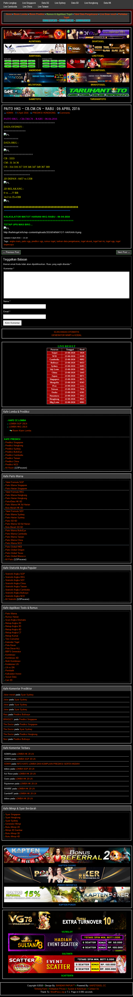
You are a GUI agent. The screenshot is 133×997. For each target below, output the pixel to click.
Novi (5, 739)
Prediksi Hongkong (14, 445)
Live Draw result (108, 14)
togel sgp (110, 241)
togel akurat (86, 241)
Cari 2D (8, 680)
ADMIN (9, 113)
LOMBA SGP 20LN (18, 423)
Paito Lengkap (10, 3)
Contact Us (93, 989)
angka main (15, 241)
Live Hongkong (91, 3)
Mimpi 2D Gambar (13, 830)
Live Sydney (60, 3)
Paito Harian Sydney (15, 517)
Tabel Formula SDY (14, 511)
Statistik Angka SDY (15, 580)
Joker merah (9, 694)
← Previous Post (11, 252)
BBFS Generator (13, 651)
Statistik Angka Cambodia (17, 590)
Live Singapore (29, 3)
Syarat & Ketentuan (77, 989)
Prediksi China (12, 461)
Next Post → (124, 252)
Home (9, 14)
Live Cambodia (10, 6)
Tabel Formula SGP (14, 482)
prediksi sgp (37, 241)
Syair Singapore (12, 814)
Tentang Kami (40, 989)
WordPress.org (57, 992)
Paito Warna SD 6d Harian (17, 524)
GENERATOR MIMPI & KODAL (67, 335)
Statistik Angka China (15, 583)
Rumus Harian (12, 617)
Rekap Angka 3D (13, 626)
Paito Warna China (14, 540)
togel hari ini (99, 241)
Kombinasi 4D (11, 658)
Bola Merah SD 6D (14, 527)
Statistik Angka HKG (15, 577)
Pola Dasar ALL (12, 648)
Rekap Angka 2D (13, 623)
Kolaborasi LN (11, 664)
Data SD (75, 3)
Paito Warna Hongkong (16, 495)
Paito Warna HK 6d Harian (17, 504)
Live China (27, 6)
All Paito (9, 559)
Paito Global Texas (14, 553)
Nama (6, 301)
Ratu (5, 714)
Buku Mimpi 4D (12, 836)
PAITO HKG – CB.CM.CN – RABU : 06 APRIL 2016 (42, 108)
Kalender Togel (12, 642)
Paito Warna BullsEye (15, 530)
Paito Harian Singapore (16, 488)
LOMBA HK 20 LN (25, 754)
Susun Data (10, 677)
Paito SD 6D (11, 521)
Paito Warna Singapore (16, 485)
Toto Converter (12, 639)
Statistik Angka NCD (15, 596)
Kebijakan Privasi (57, 989)
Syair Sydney (27, 694)
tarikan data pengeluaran (68, 241)
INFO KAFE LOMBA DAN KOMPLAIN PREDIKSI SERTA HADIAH (48, 764)
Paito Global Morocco (15, 556)
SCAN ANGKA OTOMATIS (66, 332)
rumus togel (49, 241)
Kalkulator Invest (13, 674)
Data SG (45, 3)
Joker (6, 699)
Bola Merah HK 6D (14, 508)
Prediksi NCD (11, 464)
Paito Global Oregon (14, 550)
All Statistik (10, 599)
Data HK (107, 3)
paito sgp (26, 241)
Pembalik (9, 670)
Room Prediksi (37, 14)
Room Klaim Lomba (22, 430)
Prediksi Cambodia (14, 455)
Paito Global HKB (13, 547)
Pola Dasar (10, 645)
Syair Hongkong (12, 817)
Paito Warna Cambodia (16, 534)
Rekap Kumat (11, 636)
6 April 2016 (22, 113)
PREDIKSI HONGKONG (44, 113)
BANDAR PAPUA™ (65, 985)
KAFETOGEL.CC (98, 985)
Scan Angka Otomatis (15, 620)
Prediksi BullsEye (13, 452)
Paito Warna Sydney (15, 514)
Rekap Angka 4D (13, 629)
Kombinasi (10, 655)
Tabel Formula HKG (14, 492)
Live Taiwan (43, 6)
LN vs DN (9, 667)
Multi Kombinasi (12, 661)
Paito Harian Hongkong (16, 498)
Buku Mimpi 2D (12, 827)
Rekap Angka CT (13, 632)
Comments (65, 113)
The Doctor (8, 724)
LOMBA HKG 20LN (18, 427)
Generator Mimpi (13, 824)
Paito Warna (11, 613)
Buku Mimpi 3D (12, 833)
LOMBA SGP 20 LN (26, 759)
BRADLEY (8, 719)
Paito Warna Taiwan (14, 537)
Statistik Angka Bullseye (16, 593)
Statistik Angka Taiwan (16, 586)
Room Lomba (20, 14)
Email (6, 311)
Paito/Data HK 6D (13, 501)
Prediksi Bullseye (22, 714)
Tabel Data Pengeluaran (86, 14)
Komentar (9, 268)
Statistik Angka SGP (15, 574)
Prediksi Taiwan (12, 458)
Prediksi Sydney (13, 449)
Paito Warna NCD (13, 543)
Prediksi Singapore (14, 442)
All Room (9, 468)
